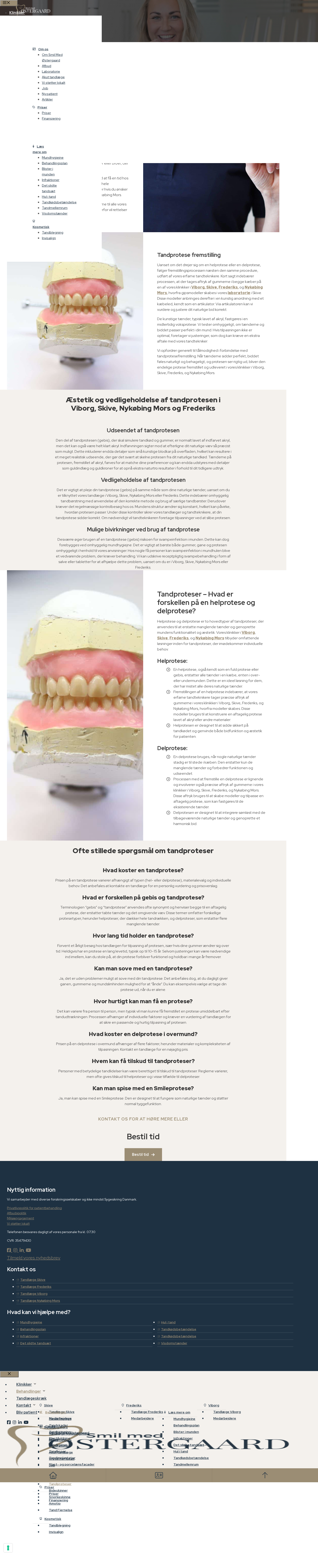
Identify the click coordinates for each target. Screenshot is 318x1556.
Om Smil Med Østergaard (52, 57)
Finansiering (51, 118)
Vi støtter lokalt (53, 82)
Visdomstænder (55, 213)
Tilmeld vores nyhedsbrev (33, 1258)
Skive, (212, 287)
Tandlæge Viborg (33, 1293)
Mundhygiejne (53, 157)
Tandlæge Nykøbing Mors (40, 1300)
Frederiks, (229, 287)
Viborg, (198, 287)
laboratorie (239, 292)
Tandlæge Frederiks (35, 1286)
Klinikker (17, 12)
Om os (43, 49)
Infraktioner (50, 180)
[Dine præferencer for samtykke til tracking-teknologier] (8, 1547)
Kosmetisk (41, 227)
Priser (42, 107)
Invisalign (49, 238)
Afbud (46, 66)
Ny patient (50, 94)
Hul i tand (49, 196)
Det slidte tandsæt (49, 188)
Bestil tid (140, 1154)
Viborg (248, 632)
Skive (162, 638)
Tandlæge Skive (32, 1280)
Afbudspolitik (16, 1213)
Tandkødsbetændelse (59, 202)
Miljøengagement (20, 1218)
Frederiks (179, 638)
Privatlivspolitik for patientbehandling (34, 1208)
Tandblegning (52, 232)
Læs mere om (40, 149)
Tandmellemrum (55, 208)
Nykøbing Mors (210, 638)
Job (45, 88)
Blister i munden (48, 171)
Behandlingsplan (55, 163)
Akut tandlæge (53, 77)
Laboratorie (51, 71)
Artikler (47, 99)
